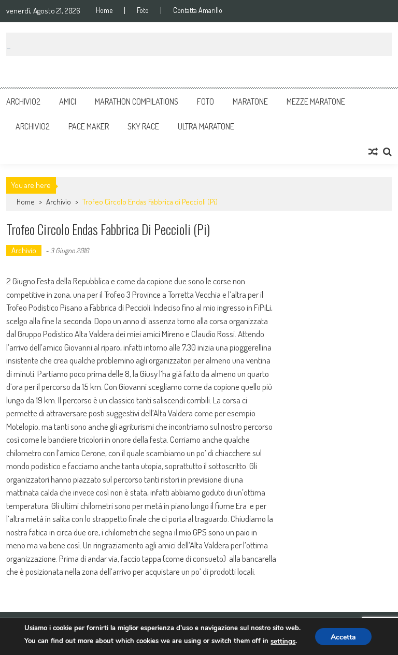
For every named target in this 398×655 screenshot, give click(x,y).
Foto (143, 10)
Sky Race (143, 126)
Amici (67, 101)
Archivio (58, 202)
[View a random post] (373, 151)
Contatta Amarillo (197, 10)
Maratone (250, 101)
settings (283, 641)
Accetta (343, 637)
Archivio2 (23, 101)
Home (104, 10)
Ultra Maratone (206, 126)
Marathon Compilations (136, 101)
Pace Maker (88, 126)
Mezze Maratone (316, 101)
